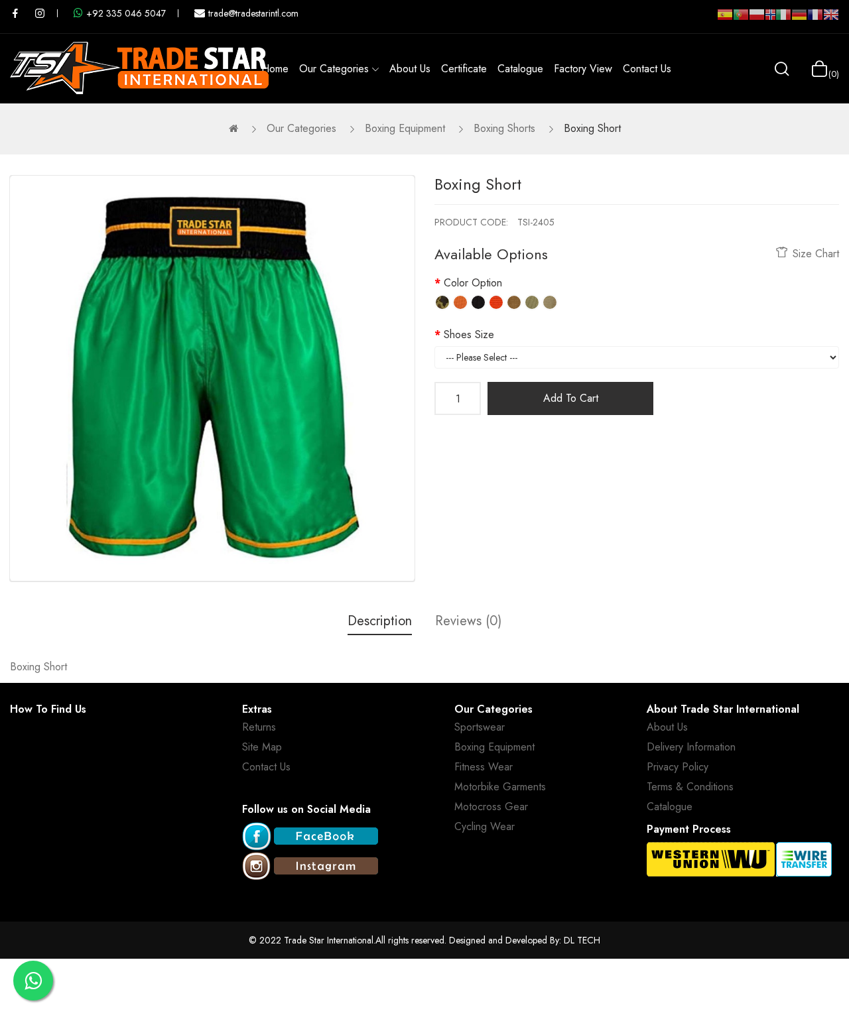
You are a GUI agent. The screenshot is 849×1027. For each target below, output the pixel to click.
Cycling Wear (484, 826)
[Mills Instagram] (39, 13)
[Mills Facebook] (15, 13)
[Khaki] (549, 302)
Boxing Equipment (405, 128)
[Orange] (460, 302)
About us (667, 727)
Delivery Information (691, 747)
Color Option (473, 282)
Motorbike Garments (500, 786)
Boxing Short (592, 128)
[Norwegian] (770, 17)
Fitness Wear (483, 766)
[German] (799, 20)
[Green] (532, 302)
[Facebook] (310, 837)
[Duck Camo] (442, 302)
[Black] (478, 302)
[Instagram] (310, 867)
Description (380, 621)
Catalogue (669, 806)
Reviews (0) (468, 621)
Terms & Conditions (690, 786)
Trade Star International (328, 940)
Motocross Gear (491, 806)
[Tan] (514, 302)
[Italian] (783, 20)
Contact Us (266, 766)
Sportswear (479, 727)
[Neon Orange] (496, 302)
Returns (259, 727)
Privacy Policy (677, 766)
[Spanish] (725, 20)
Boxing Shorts (504, 128)
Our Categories (301, 128)
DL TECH (582, 940)
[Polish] (757, 20)
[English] (831, 20)
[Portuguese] (741, 20)
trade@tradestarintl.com (253, 13)
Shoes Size (469, 334)
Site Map (262, 747)
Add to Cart (570, 398)
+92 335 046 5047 (126, 13)
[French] (815, 20)
